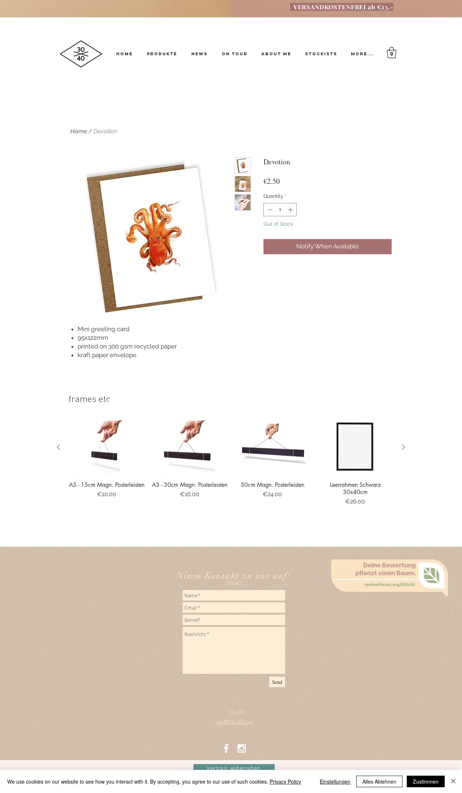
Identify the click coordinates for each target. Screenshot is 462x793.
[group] (231, 472)
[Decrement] (269, 209)
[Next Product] (403, 447)
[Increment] (291, 209)
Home (78, 131)
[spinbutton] (280, 209)
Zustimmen (426, 781)
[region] (391, 618)
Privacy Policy (285, 781)
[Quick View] (107, 447)
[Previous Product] (58, 447)
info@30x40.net (231, 592)
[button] (391, 52)
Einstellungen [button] (335, 781)
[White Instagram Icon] (242, 748)
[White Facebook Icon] (226, 748)
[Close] (453, 781)
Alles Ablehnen (379, 781)
